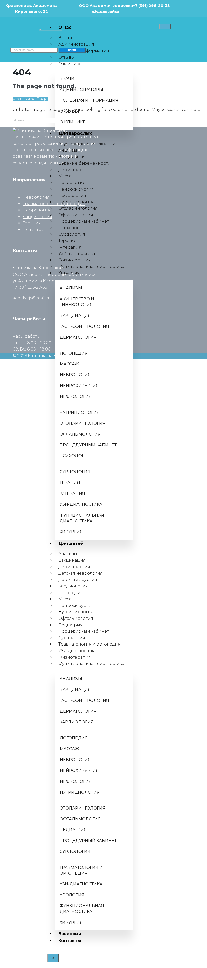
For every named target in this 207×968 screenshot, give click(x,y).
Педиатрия (70, 625)
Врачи (65, 37)
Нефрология (36, 210)
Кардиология (73, 586)
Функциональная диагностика (91, 663)
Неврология (36, 197)
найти (72, 50)
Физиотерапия (74, 657)
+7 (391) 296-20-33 (151, 5)
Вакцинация (72, 560)
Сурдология (71, 637)
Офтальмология (75, 618)
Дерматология (74, 566)
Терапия (32, 223)
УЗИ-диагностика (76, 650)
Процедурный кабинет (83, 631)
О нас (65, 27)
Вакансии (69, 933)
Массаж (66, 599)
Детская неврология (80, 573)
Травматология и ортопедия (89, 644)
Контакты (69, 940)
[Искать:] (36, 120)
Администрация (76, 44)
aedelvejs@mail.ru (32, 297)
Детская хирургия (77, 579)
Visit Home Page (30, 99)
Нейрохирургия (76, 605)
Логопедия (70, 592)
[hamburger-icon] (165, 26)
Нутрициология (75, 611)
